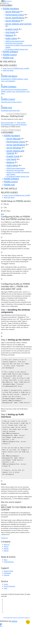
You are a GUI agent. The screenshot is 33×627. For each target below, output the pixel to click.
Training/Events (9, 562)
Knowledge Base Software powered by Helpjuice (16, 617)
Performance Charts (14, 14)
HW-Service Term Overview (14, 43)
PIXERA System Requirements (14, 41)
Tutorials (6, 575)
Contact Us (9, 1)
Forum (6, 584)
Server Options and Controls (18, 23)
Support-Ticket (8, 571)
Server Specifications (14, 17)
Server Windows (12, 20)
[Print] (1, 214)
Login (5, 588)
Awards (6, 549)
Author (14, 621)
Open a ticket (21, 123)
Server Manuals (12, 11)
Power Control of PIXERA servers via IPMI (16, 68)
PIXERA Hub (8, 57)
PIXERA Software (10, 51)
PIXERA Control (10, 54)
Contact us (4, 538)
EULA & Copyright (9, 586)
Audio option (11, 38)
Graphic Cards (11, 29)
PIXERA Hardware (11, 8)
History (6, 547)
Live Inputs (10, 32)
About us (6, 544)
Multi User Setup (8, 70)
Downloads (7, 573)
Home (3, 125)
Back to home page (7, 123)
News (5, 560)
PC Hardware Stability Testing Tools (16, 49)
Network (9, 35)
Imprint (6, 551)
